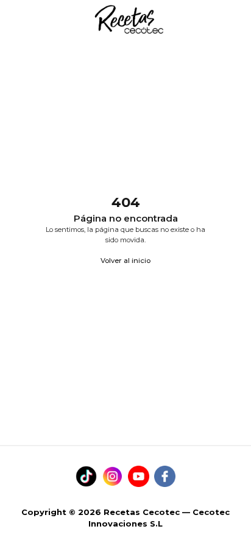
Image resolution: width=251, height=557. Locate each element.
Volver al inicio (125, 260)
